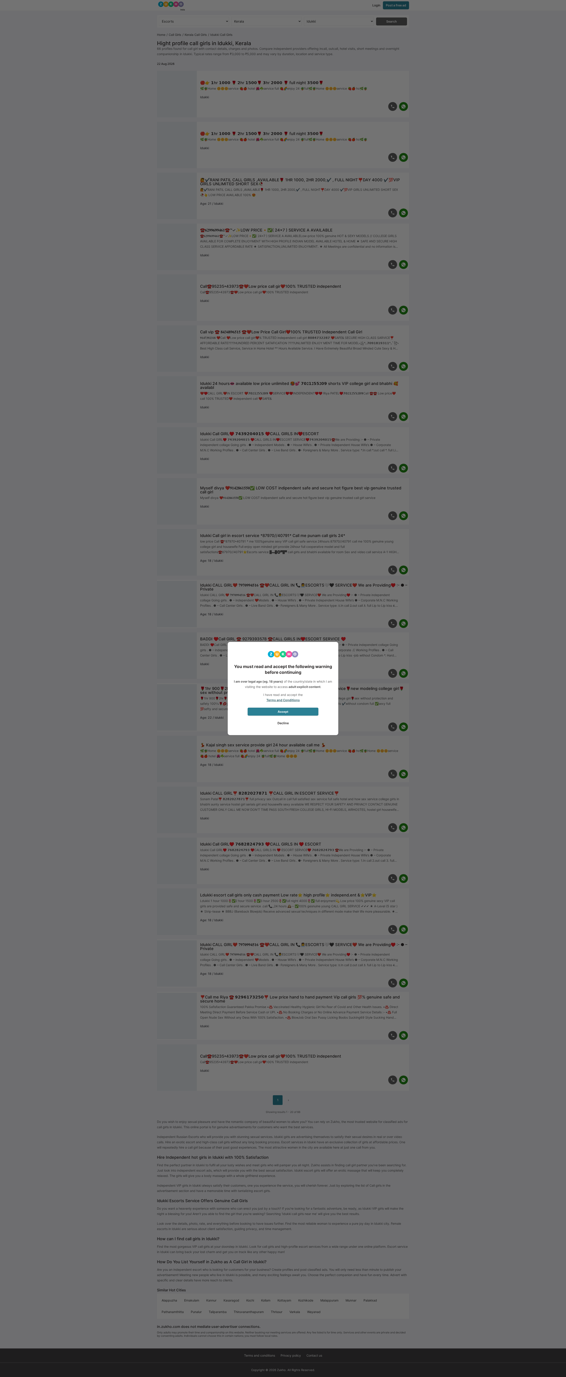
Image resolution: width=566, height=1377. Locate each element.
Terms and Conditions (283, 700)
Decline (283, 723)
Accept (283, 711)
